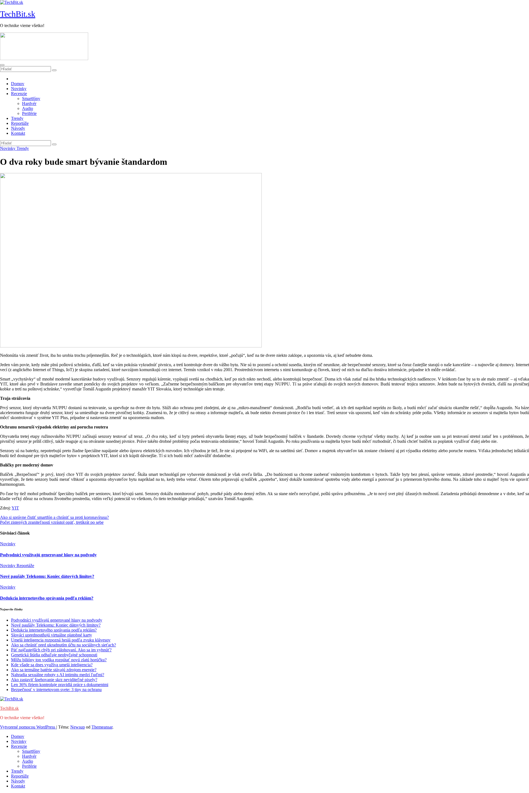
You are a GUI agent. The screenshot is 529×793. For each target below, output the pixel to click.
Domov (17, 83)
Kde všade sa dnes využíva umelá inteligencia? (52, 664)
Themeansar (101, 727)
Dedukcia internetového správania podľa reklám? (46, 598)
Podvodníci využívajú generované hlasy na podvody (48, 554)
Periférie (29, 113)
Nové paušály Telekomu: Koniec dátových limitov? (47, 576)
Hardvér (29, 103)
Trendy (17, 118)
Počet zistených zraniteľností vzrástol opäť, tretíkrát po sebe (52, 522)
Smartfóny (31, 98)
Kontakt (18, 133)
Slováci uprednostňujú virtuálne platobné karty (51, 635)
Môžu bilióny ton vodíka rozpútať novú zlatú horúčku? (59, 659)
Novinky (18, 88)
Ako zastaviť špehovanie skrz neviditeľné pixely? (54, 679)
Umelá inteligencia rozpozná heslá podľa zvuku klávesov (60, 640)
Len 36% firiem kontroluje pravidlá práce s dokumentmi (59, 684)
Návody (18, 128)
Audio (27, 108)
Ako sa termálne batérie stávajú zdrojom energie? (53, 669)
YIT (15, 508)
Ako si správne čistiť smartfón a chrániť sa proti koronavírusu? (54, 517)
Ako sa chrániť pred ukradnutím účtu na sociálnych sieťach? (63, 645)
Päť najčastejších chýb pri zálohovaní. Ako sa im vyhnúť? (61, 650)
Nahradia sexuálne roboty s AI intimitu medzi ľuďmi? (57, 674)
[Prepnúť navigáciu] (2, 65)
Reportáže (20, 123)
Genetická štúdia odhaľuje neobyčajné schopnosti (54, 654)
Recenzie (19, 93)
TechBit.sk (17, 13)
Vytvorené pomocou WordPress (28, 727)
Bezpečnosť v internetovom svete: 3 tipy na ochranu (56, 689)
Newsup (77, 727)
